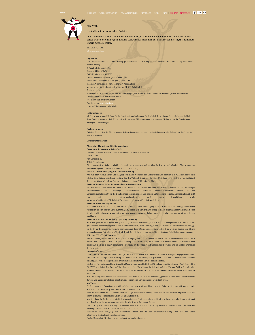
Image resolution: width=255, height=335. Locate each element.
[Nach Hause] (73, 40)
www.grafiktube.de (106, 103)
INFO (165, 13)
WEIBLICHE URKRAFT (108, 13)
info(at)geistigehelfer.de (95, 51)
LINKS (156, 13)
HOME (62, 13)
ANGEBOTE (91, 13)
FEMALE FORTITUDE (129, 13)
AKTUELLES (146, 13)
